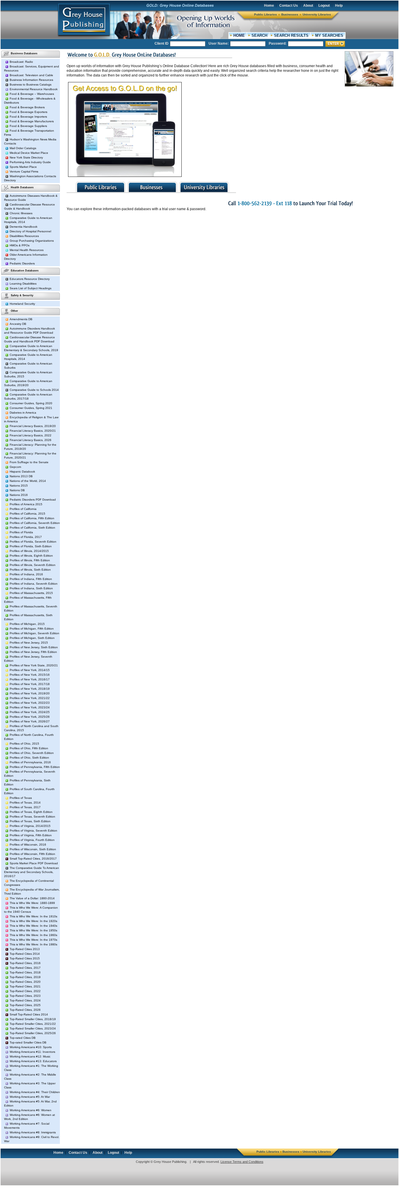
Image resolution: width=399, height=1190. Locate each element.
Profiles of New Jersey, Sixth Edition (34, 647)
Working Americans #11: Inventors (32, 1051)
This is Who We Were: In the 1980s (33, 944)
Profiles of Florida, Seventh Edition (33, 541)
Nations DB (17, 490)
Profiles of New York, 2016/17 (30, 679)
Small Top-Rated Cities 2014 (29, 1014)
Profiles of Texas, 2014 (25, 802)
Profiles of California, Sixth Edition (32, 527)
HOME (239, 35)
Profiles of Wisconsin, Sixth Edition (33, 849)
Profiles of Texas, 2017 (25, 807)
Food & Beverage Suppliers (28, 126)
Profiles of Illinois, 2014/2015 (29, 551)
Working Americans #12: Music (30, 1056)
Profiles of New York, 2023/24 (30, 707)
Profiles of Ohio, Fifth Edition (29, 748)
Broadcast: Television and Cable (31, 75)
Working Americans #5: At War (30, 1096)
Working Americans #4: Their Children (35, 1092)
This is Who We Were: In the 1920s (33, 921)
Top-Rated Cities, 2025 (25, 1005)
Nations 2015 (19, 485)
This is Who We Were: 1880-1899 (32, 903)
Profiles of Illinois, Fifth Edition (30, 560)
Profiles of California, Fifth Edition (32, 518)
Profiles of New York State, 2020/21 (34, 665)
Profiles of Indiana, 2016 (26, 574)
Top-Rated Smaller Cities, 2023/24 (33, 1028)
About (308, 6)
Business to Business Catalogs (30, 84)
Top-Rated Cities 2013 (25, 949)
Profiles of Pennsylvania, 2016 (30, 762)
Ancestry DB (18, 323)
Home (269, 6)
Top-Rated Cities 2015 (25, 958)
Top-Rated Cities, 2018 (25, 972)
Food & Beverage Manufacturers (32, 121)
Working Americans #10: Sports (31, 1047)
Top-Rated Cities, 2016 (25, 963)
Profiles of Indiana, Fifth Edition (31, 579)
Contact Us (288, 6)
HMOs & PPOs (20, 245)
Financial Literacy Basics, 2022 (30, 435)
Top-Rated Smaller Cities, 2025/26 (33, 1033)
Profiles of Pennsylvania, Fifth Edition (35, 767)
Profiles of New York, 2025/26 (30, 716)
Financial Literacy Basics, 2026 (30, 440)
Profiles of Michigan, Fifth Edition (32, 628)
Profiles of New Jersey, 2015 (29, 642)
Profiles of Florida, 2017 (26, 537)
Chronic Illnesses (21, 213)
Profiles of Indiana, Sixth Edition (31, 588)
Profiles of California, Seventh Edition (35, 523)
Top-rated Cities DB (23, 1037)
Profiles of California (23, 509)
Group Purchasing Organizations (32, 240)
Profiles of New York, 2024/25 (30, 712)
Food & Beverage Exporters (28, 112)
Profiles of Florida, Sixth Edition (31, 546)
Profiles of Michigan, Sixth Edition (32, 638)
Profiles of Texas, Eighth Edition (31, 811)
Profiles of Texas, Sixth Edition (30, 821)
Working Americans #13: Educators (33, 1061)
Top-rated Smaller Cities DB (28, 1042)
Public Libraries (265, 14)
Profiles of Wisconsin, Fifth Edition (32, 854)
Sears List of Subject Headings (30, 288)
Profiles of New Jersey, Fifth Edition (33, 652)
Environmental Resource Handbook (34, 89)
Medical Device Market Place (29, 152)
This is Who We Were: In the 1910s (33, 916)
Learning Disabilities (23, 283)
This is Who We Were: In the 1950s (33, 930)
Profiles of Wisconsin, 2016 (28, 844)
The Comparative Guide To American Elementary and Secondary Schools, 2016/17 (31, 872)
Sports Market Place (23, 166)
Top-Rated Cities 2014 (25, 953)
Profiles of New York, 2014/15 (30, 670)
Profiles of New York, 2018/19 (30, 688)
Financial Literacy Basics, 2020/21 (33, 430)
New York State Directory (26, 157)
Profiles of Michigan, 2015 (27, 624)
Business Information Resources (31, 79)
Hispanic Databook (22, 471)
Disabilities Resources (24, 236)
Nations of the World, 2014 (28, 480)
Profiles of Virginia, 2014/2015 (30, 825)
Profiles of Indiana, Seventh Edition (34, 583)
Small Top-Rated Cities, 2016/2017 (33, 858)
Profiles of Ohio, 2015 (24, 743)
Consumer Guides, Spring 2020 (31, 403)
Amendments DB (21, 319)
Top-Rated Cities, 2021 (25, 986)
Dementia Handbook (23, 226)
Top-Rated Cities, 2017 (25, 967)
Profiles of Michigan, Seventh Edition (34, 633)
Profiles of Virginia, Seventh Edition (33, 830)
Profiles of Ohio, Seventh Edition (32, 753)
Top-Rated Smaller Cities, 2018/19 (33, 1019)
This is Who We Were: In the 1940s (33, 925)
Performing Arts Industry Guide (30, 162)
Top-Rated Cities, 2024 (25, 1000)
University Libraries (317, 14)
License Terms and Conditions (242, 1161)
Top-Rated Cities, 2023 (25, 995)
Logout (324, 6)
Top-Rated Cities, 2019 (25, 977)
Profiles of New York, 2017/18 (30, 684)
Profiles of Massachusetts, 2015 (31, 593)
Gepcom (15, 466)
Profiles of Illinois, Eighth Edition (31, 555)
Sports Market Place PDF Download (34, 863)
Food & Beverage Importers (28, 116)
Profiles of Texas (21, 797)
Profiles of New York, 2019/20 (30, 693)
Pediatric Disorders (22, 263)
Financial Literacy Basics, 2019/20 (33, 426)
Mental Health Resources (27, 250)
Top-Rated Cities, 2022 (25, 991)
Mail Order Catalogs (23, 148)
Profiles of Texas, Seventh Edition (32, 816)
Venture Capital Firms (24, 171)
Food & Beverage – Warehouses (32, 93)
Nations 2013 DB (21, 476)
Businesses (289, 14)
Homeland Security (22, 303)
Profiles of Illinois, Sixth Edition (30, 569)
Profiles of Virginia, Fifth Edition (31, 835)
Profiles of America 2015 (26, 504)
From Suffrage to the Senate (29, 462)
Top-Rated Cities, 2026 (25, 1009)
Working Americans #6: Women (30, 1110)
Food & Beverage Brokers (27, 107)
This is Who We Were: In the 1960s (33, 935)
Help (339, 6)
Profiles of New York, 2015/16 (30, 674)
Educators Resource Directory (30, 278)
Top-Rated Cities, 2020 (25, 981)
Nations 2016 (19, 494)
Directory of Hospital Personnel (30, 231)
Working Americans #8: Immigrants (33, 1132)
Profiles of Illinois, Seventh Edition (32, 565)
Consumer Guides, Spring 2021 (31, 408)
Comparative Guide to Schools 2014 (34, 389)
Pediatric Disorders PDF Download (33, 499)
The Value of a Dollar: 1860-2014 (32, 898)
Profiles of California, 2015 (27, 513)
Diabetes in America (23, 412)
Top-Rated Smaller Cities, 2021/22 (33, 1023)
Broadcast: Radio (21, 61)
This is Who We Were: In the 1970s (33, 939)
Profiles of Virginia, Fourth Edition (32, 839)
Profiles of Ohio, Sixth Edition (29, 757)
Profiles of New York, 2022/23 (30, 702)
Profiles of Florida (21, 532)
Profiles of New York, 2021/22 (30, 698)
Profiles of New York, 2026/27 (30, 721)
